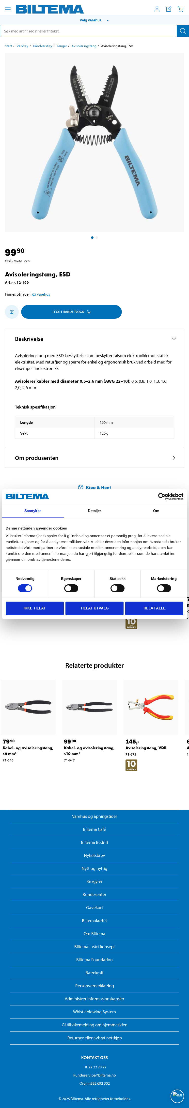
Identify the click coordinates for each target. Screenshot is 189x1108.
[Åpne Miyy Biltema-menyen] (157, 9)
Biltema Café (94, 829)
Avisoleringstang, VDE (146, 747)
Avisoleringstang (84, 46)
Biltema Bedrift (94, 842)
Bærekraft (95, 972)
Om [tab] (156, 511)
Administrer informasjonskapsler (94, 999)
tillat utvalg (94, 608)
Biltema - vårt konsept (94, 946)
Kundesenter (94, 894)
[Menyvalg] (8, 9)
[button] (94, 20)
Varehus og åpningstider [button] (94, 816)
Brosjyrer (94, 881)
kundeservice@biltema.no (94, 1075)
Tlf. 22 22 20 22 (94, 1066)
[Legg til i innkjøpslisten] (12, 312)
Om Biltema (94, 933)
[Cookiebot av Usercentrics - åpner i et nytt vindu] (161, 496)
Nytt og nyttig (94, 868)
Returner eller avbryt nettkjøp (94, 1038)
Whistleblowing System (94, 1012)
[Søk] (183, 31)
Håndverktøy (42, 46)
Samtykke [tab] (32, 511)
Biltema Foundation (94, 959)
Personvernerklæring (94, 985)
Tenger (62, 46)
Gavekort (94, 907)
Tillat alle (154, 608)
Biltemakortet (94, 920)
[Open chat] (177, 1096)
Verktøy (22, 46)
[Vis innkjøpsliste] (169, 9)
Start (8, 46)
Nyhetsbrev (94, 855)
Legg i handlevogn (68, 311)
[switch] (71, 588)
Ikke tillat (35, 608)
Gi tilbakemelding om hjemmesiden (94, 1025)
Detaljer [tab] (94, 511)
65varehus (41, 294)
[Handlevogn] (181, 9)
